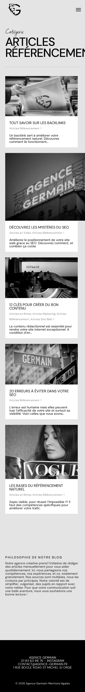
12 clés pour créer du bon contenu (33, 306)
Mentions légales (59, 683)
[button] (78, 9)
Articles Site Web (41, 319)
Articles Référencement (24, 128)
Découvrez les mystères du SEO (39, 227)
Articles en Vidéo (20, 233)
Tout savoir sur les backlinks (37, 122)
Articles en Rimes (20, 314)
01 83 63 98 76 (32, 661)
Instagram (55, 661)
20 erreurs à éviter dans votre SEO (39, 393)
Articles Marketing (44, 314)
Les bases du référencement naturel (36, 487)
